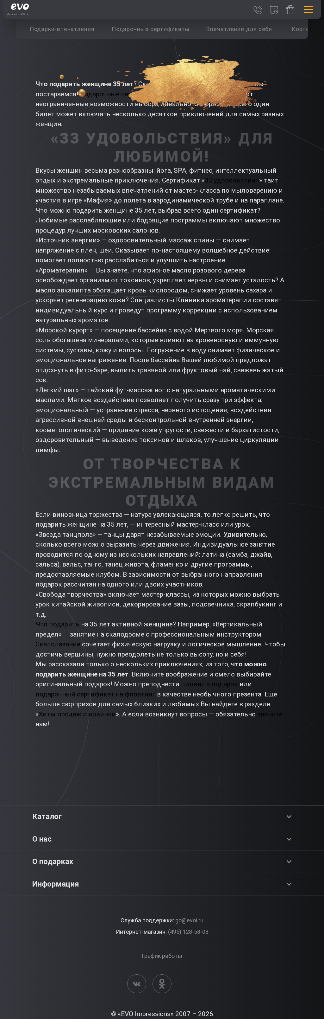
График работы (162, 955)
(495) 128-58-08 (188, 931)
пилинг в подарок (209, 684)
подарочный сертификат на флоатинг (95, 694)
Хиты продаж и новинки (77, 714)
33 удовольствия (232, 180)
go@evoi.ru (189, 920)
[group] (62, 29)
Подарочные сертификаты (122, 94)
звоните (270, 714)
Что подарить (57, 624)
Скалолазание (57, 644)
